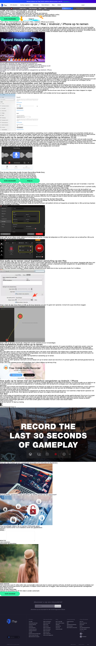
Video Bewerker (33, 8)
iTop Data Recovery (33, 629)
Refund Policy (73, 644)
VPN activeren (70, 626)
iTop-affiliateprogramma (85, 627)
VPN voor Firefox (46, 630)
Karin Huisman (4, 26)
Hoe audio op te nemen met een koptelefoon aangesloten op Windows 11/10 (25, 66)
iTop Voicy (31, 626)
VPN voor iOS (46, 626)
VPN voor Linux (46, 632)
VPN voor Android (46, 627)
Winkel (59, 5)
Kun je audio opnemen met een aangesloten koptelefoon (19, 63)
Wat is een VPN (59, 621)
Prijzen (81, 626)
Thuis (1, 22)
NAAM (2, 529)
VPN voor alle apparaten (48, 635)
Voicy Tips (58, 627)
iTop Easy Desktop (32, 624)
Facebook (84, 636)
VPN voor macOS (46, 623)
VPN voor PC (45, 624)
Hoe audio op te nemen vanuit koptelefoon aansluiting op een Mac (22, 67)
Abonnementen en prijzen (34, 636)
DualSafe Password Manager (35, 633)
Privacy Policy (81, 644)
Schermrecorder (59, 629)
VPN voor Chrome (46, 629)
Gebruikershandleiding (71, 624)
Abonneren (58, 606)
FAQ (45, 8)
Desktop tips (58, 626)
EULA (88, 644)
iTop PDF (30, 632)
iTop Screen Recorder (14, 140)
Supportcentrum (70, 621)
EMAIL (2, 530)
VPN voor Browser (46, 633)
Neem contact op (83, 623)
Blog (6, 22)
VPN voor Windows (47, 621)
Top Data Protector (32, 630)
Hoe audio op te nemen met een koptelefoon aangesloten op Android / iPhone (26, 70)
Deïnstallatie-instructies (72, 627)
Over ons (81, 621)
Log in (83, 5)
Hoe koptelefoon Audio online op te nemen (14, 68)
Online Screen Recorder (33, 635)
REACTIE (3, 540)
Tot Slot (3, 71)
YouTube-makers (83, 629)
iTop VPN (30, 621)
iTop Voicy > (66, 1)
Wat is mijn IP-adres (60, 623)
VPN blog (57, 624)
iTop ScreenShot (32, 627)
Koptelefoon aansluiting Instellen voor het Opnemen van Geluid (21, 64)
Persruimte (82, 624)
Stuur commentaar (5, 542)
